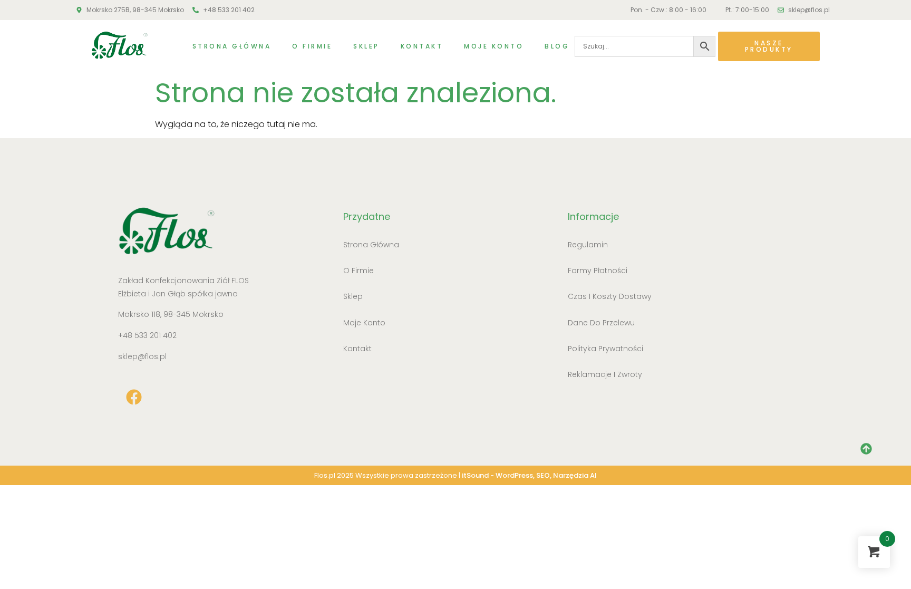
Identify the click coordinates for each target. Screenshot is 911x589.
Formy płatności (597, 270)
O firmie (312, 46)
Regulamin (588, 244)
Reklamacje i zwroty (605, 374)
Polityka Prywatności (605, 348)
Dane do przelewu (601, 322)
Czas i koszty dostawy (610, 296)
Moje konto (494, 46)
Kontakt (422, 46)
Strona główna (232, 46)
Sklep (366, 46)
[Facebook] (134, 397)
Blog (557, 46)
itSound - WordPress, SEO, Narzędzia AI (529, 475)
